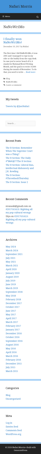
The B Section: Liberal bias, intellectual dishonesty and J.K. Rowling (20, 168)
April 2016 (11, 352)
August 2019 (12, 277)
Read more (30, 72)
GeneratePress (20, 450)
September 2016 (14, 341)
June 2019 (11, 284)
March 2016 (12, 356)
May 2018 (11, 295)
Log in (9, 423)
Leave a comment (13, 85)
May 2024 (11, 246)
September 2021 (14, 254)
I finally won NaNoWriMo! (12, 40)
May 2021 (11, 261)
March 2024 (12, 250)
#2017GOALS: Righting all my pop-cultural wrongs (20, 219)
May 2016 (11, 348)
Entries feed (12, 426)
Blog (8, 79)
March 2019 (12, 288)
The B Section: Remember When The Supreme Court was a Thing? (19, 151)
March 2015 (12, 371)
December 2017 (14, 303)
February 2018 (13, 299)
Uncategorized (13, 399)
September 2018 (14, 292)
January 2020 (13, 273)
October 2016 (12, 337)
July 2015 (10, 367)
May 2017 (11, 314)
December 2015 (14, 363)
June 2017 (11, 311)
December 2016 (14, 333)
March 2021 (12, 265)
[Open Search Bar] (37, 17)
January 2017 (13, 329)
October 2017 (12, 307)
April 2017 (11, 318)
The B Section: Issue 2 (17, 182)
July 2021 (10, 258)
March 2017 (12, 322)
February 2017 (13, 326)
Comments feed (14, 430)
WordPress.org (13, 434)
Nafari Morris (20, 6)
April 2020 (11, 269)
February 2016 (13, 360)
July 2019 (10, 280)
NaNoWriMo (11, 82)
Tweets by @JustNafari (17, 106)
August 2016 (12, 344)
